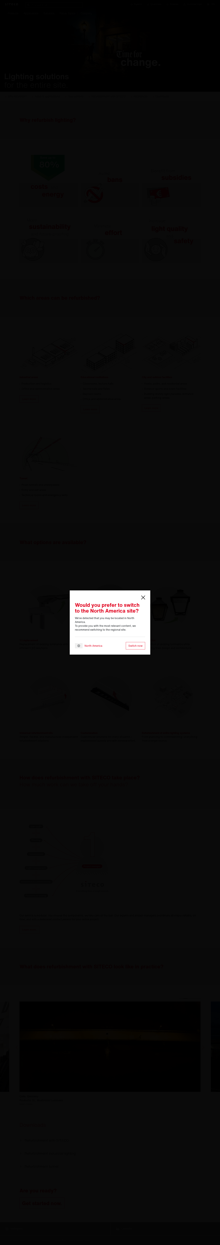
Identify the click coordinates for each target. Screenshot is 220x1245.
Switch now (135, 646)
